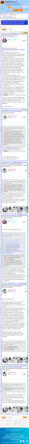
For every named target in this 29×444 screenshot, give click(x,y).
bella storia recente (11, 147)
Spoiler (6, 95)
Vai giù (4, 29)
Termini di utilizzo (15, 429)
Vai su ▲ (21, 429)
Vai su (3, 417)
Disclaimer (21, 437)
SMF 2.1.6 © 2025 (14, 430)
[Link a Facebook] (21, 441)
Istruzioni (15, 437)
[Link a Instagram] (27, 441)
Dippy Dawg (13, 116)
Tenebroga (12, 39)
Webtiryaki (8, 429)
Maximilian (12, 169)
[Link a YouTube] (25, 441)
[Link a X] (23, 441)
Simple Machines (14, 433)
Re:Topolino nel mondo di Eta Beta (10, 111)
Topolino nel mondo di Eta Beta (10, 35)
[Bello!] (24, 40)
